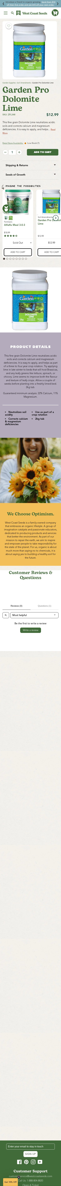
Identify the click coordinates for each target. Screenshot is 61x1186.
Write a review (30, 630)
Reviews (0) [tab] (16, 606)
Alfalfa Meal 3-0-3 (14, 225)
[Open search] (6, 615)
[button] (55, 12)
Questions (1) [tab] (44, 606)
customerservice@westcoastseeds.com (30, 1176)
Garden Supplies (9, 83)
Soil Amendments (24, 83)
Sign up (30, 1154)
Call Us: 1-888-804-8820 (30, 1180)
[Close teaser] (18, 1177)
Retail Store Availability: (13, 143)
